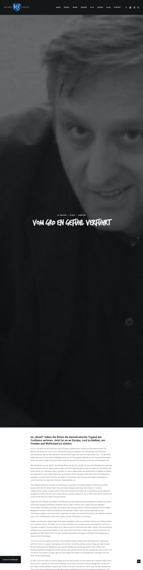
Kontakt (117, 7)
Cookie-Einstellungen (10, 560)
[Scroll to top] (139, 561)
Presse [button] (100, 7)
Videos (66, 7)
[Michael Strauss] (17, 7)
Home (58, 7)
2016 (73, 215)
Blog (108, 7)
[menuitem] (58, 7)
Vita (92, 7)
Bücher (84, 7)
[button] (126, 7)
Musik (75, 7)
